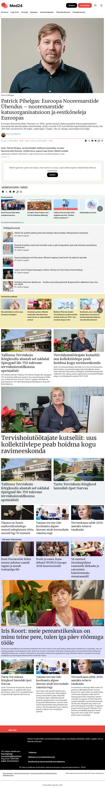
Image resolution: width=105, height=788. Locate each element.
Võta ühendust (8, 773)
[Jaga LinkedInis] (92, 140)
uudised (24, 187)
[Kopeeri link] (98, 140)
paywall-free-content (10, 187)
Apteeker (34, 12)
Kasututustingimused (21, 773)
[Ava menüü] (101, 5)
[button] (5, 209)
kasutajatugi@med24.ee (11, 756)
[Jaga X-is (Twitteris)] (89, 140)
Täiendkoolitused (63, 12)
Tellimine (32, 753)
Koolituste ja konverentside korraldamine (46, 762)
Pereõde (24, 12)
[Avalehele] (33, 5)
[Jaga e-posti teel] (95, 140)
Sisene (72, 5)
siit (8, 157)
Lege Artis (15, 12)
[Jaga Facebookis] (85, 140)
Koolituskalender (47, 12)
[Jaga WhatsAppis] (102, 140)
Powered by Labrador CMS (52, 785)
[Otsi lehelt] (95, 5)
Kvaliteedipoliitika (50, 773)
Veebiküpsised (8, 775)
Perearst (4, 12)
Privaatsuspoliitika (37, 773)
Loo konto (84, 5)
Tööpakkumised (78, 12)
